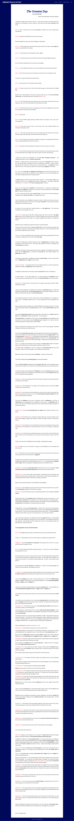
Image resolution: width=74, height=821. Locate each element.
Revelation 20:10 (19, 433)
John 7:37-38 (18, 171)
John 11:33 (17, 108)
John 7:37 (22, 182)
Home (56, 2)
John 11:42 (17, 139)
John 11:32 (17, 101)
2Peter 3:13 (17, 753)
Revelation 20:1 (18, 379)
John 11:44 (17, 151)
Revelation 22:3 (18, 718)
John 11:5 (17, 36)
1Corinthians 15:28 (19, 572)
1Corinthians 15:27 (19, 670)
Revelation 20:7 (18, 410)
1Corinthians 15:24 (19, 646)
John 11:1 (17, 29)
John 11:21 (17, 68)
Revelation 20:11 (19, 467)
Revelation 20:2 (18, 385)
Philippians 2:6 (18, 537)
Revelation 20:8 (18, 417)
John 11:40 (17, 126)
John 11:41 (17, 132)
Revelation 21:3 (18, 787)
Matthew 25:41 (18, 487)
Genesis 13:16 (37, 760)
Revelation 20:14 (19, 628)
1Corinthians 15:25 (19, 657)
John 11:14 (17, 53)
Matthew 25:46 (18, 491)
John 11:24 (17, 88)
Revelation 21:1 (28, 336)
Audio (60, 2)
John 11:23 (17, 83)
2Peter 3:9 (17, 747)
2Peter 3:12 (17, 343)
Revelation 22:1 (18, 703)
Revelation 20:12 (19, 474)
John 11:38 (17, 119)
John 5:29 (17, 453)
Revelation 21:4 (18, 796)
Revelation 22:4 (18, 725)
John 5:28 (17, 446)
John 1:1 (17, 532)
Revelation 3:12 (18, 765)
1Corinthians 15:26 (19, 665)
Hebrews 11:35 (42, 96)
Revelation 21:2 (18, 781)
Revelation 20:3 (18, 392)
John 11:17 (17, 58)
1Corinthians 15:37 (19, 606)
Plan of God (66, 2)
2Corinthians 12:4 (19, 638)
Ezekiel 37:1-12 (41, 461)
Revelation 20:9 (18, 425)
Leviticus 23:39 (18, 235)
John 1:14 (17, 549)
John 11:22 (17, 73)
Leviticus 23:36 (18, 215)
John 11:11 (17, 46)
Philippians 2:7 (18, 542)
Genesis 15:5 (43, 760)
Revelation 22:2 (18, 710)
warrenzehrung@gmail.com (38, 819)
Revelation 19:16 (19, 283)
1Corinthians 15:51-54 (34, 625)
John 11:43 (17, 146)
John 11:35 (17, 114)
